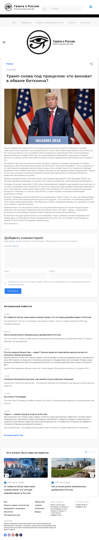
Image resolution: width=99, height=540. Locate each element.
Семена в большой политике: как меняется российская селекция (38, 379)
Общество (26, 22)
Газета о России (26, 6)
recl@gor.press (80, 507)
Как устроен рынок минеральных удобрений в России (32, 335)
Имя (7, 271)
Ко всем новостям (13, 435)
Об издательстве (12, 515)
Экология (8, 512)
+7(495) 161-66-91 (81, 505)
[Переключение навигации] (4, 42)
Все (14, 22)
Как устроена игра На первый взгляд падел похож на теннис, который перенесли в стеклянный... (46, 428)
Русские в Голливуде (15, 397)
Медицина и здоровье (14, 508)
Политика (86, 22)
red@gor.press (55, 515)
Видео (38, 512)
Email (52, 271)
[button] (92, 475)
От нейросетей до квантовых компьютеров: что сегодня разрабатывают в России (47, 317)
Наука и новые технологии (50, 22)
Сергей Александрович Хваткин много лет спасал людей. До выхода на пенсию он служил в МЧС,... (47, 368)
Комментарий (11, 246)
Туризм (72, 22)
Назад (9, 64)
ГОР (9, 482)
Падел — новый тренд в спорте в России (25, 414)
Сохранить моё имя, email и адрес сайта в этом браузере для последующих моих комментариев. (49, 283)
